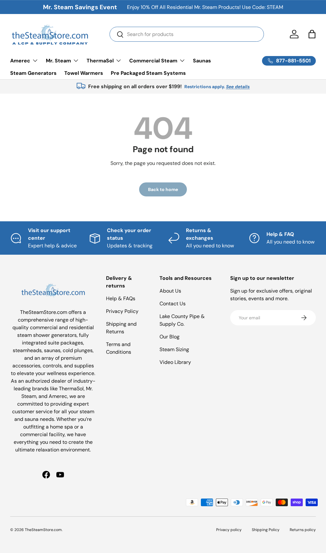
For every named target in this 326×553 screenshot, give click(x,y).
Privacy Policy (122, 311)
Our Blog (169, 336)
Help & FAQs (120, 298)
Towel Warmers (83, 73)
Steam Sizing (174, 349)
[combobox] (187, 34)
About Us (170, 290)
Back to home (163, 189)
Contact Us (172, 303)
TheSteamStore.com (43, 529)
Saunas (202, 60)
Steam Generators (33, 73)
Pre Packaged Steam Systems (148, 73)
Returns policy (303, 529)
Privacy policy (229, 529)
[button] (312, 34)
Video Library (175, 362)
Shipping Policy (266, 529)
